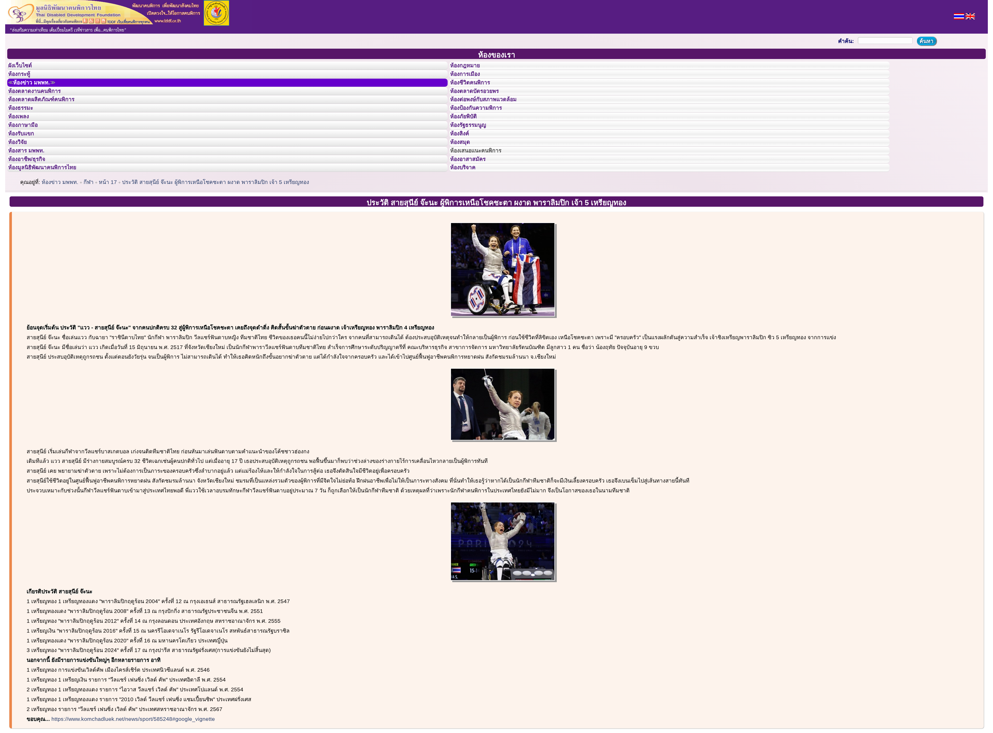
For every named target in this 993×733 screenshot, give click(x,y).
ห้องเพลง (22, 136)
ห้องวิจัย (21, 171)
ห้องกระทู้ (23, 78)
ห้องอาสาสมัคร (473, 194)
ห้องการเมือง (469, 78)
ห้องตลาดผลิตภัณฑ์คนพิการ (49, 113)
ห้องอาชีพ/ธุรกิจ (32, 194)
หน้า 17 (108, 222)
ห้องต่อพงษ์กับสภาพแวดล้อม (491, 113)
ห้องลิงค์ (463, 160)
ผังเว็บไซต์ (24, 67)
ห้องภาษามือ (27, 148)
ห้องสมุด (463, 171)
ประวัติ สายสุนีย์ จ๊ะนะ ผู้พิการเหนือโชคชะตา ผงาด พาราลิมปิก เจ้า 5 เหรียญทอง (215, 222)
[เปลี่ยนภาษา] (959, 16)
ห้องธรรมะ (24, 125)
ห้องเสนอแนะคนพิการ (482, 183)
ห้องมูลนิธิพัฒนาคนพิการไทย (50, 206)
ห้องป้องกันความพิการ (482, 125)
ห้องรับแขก (25, 160)
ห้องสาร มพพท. (31, 183)
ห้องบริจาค (467, 206)
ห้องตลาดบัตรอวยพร (480, 102)
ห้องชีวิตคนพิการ (475, 90)
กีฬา (89, 222)
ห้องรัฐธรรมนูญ (473, 148)
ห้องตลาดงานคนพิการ (41, 102)
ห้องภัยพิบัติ (467, 136)
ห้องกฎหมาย (469, 67)
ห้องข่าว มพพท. (37, 90)
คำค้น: (846, 41)
